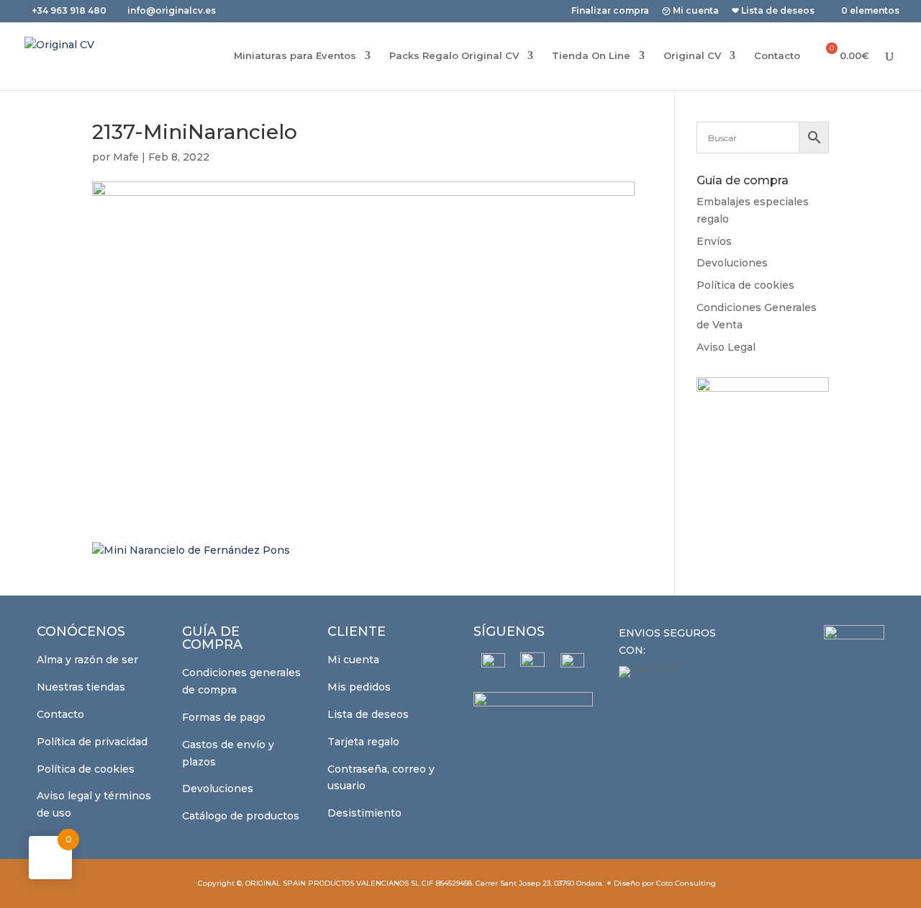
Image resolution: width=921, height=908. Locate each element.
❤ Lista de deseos (773, 11)
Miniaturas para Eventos (295, 55)
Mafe (126, 156)
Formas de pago (224, 717)
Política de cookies (745, 285)
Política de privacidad (92, 741)
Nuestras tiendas (81, 686)
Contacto (777, 55)
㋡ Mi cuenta (690, 11)
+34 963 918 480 (70, 10)
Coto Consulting (686, 883)
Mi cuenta (353, 659)
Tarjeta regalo (363, 741)
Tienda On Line (591, 55)
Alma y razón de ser (87, 659)
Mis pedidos (359, 686)
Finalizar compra (610, 11)
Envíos (714, 241)
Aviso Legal (726, 347)
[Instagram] (533, 664)
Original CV (692, 55)
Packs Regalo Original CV (454, 55)
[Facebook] (493, 665)
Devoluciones (732, 262)
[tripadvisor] (572, 665)
